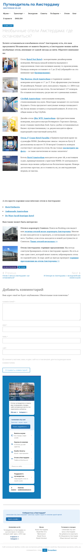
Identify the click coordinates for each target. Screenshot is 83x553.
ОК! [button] (45, 550)
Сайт (4, 348)
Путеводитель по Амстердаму (31, 4)
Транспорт (18, 13)
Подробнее (52, 550)
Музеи (6, 13)
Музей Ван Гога (42, 531)
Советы (43, 13)
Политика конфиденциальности (24, 488)
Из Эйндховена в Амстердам (68, 536)
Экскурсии (32, 13)
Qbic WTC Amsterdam (44, 118)
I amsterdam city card (18, 419)
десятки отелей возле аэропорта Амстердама (47, 231)
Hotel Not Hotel (34, 59)
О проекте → (14, 536)
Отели (67, 13)
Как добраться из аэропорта (68, 534)
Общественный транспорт (68, 538)
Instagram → (23, 412)
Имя (5, 325)
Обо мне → (14, 412)
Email (5, 337)
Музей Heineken (41, 538)
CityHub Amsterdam (30, 98)
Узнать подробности (20, 426)
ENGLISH (19, 19)
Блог (75, 13)
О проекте (7, 19)
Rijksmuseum (41, 534)
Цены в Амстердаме (68, 531)
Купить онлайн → (13, 519)
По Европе (54, 13)
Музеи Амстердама (41, 529)
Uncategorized (10, 267)
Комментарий (9, 302)
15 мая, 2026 (8, 25)
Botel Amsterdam (35, 157)
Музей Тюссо (41, 536)
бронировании (41, 72)
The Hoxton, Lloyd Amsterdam (35, 79)
